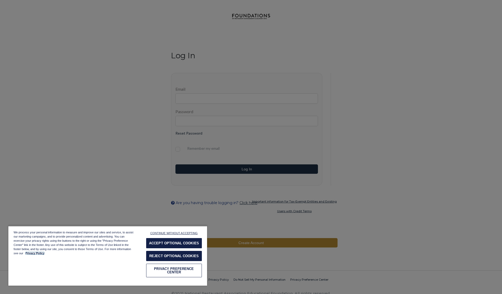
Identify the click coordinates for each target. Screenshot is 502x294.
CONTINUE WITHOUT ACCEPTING (174, 233)
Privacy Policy (34, 253)
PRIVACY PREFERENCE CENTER (174, 270)
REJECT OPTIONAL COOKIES (174, 256)
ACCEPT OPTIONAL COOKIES (174, 243)
